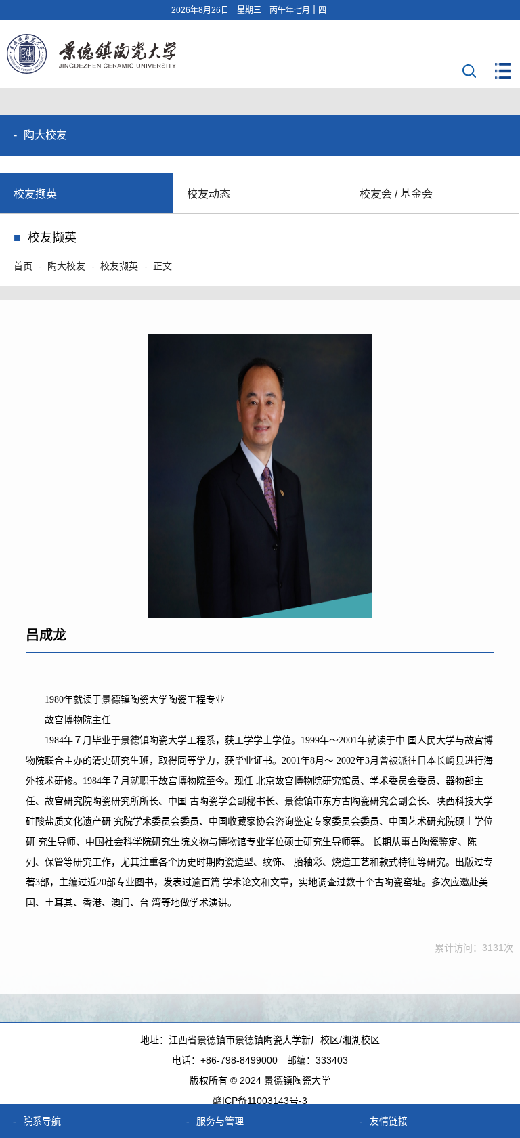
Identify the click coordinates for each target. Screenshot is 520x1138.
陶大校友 (66, 266)
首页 (23, 266)
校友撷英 (35, 194)
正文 (162, 266)
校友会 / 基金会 (396, 194)
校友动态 (208, 194)
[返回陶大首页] (91, 70)
